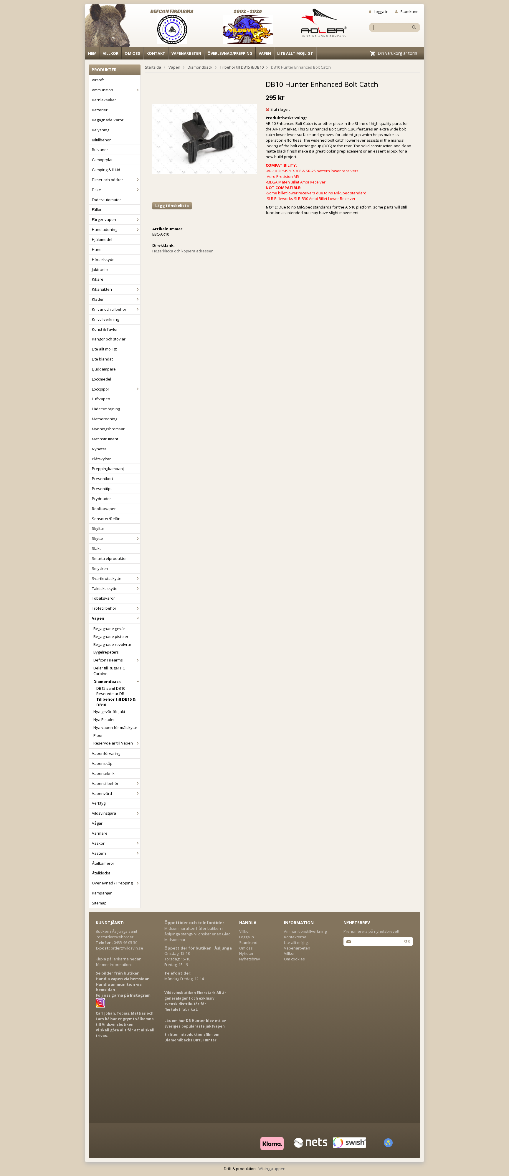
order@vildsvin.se (127, 948)
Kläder (98, 299)
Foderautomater (106, 199)
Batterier (100, 110)
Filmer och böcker (107, 179)
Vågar (97, 823)
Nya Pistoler (104, 719)
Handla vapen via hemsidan (123, 978)
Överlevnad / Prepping (112, 883)
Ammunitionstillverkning (305, 931)
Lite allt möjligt (295, 53)
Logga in (381, 11)
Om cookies (294, 959)
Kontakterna (295, 937)
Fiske (96, 189)
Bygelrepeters (106, 652)
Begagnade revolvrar (112, 644)
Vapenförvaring (106, 753)
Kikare (97, 279)
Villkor (110, 53)
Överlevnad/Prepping (229, 53)
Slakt (96, 548)
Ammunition (102, 89)
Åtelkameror (103, 863)
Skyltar (98, 528)
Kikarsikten (102, 289)
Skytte (97, 538)
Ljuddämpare (104, 369)
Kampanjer (102, 893)
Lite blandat (102, 359)
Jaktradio (100, 269)
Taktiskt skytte (105, 588)
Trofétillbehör (104, 608)
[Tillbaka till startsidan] (111, 27)
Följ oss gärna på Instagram (123, 995)
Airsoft (98, 79)
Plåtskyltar (101, 459)
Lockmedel (101, 379)
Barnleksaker (104, 99)
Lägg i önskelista (172, 205)
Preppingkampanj (108, 468)
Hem (92, 53)
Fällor (97, 209)
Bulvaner (100, 149)
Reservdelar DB (110, 693)
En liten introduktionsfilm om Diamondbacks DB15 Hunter (191, 1037)
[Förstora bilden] (204, 138)
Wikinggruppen (271, 1168)
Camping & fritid (106, 169)
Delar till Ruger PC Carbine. (109, 670)
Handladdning (104, 229)
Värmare (100, 833)
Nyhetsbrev (249, 959)
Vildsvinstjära (104, 813)
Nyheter (99, 448)
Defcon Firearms (108, 660)
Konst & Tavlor (105, 329)
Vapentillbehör (105, 783)
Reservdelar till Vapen (113, 743)
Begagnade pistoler (110, 636)
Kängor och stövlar (108, 339)
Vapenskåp (102, 763)
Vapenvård (102, 793)
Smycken (100, 568)
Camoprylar (102, 159)
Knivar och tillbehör (109, 309)
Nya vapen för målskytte (115, 727)
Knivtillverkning (105, 319)
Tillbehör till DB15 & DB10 (115, 702)
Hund (97, 249)
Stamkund (409, 11)
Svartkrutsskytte (106, 578)
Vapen (265, 53)
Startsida (153, 67)
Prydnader (101, 498)
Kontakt (155, 53)
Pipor (98, 735)
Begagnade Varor (107, 120)
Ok (407, 941)
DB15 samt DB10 (110, 688)
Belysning (100, 130)
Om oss (132, 53)
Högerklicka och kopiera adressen (183, 251)
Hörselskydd (103, 259)
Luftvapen (101, 398)
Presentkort (102, 478)
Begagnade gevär (109, 628)
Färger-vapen (104, 219)
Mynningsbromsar (108, 428)
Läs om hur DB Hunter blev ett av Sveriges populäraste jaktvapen (195, 1023)
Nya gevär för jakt (109, 711)
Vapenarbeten (186, 53)
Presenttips (102, 488)
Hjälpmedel (102, 239)
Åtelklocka (101, 873)
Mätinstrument (105, 438)
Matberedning (104, 418)
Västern (99, 853)
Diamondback (107, 681)
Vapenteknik (103, 773)
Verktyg (98, 803)
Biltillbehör (101, 140)
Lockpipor (100, 389)
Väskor (98, 843)
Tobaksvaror (103, 598)
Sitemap (99, 903)
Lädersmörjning (106, 408)
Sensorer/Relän (106, 518)
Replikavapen (104, 508)
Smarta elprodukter (109, 558)
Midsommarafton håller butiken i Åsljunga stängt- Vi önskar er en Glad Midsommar (197, 934)
